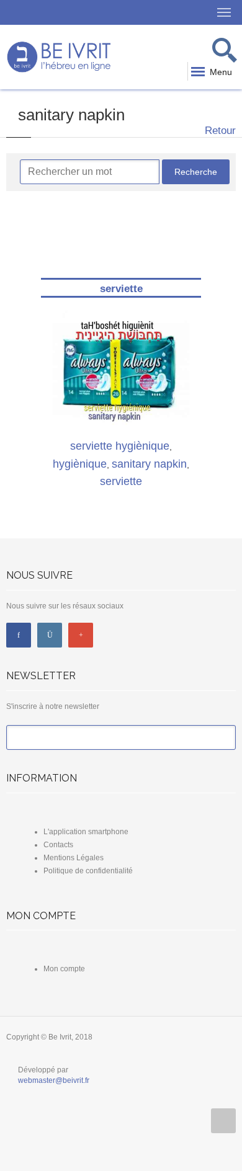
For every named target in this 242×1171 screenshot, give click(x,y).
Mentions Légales (73, 857)
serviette (121, 289)
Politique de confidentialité (88, 870)
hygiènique (80, 464)
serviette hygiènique (119, 446)
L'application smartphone (85, 831)
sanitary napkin (149, 464)
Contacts (58, 844)
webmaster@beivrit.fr (53, 1080)
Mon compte (64, 968)
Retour (219, 130)
